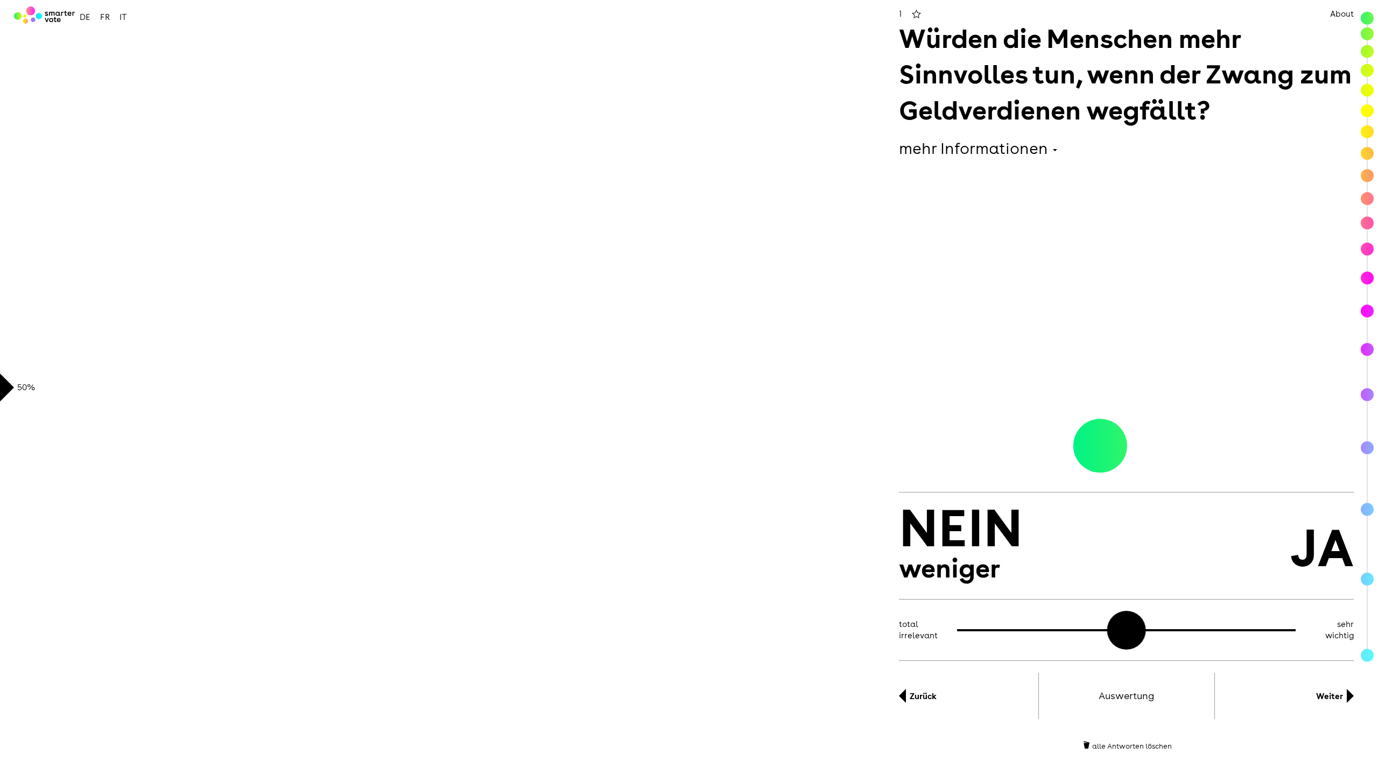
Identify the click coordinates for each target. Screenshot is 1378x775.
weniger (961, 544)
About (1342, 14)
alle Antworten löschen (1132, 746)
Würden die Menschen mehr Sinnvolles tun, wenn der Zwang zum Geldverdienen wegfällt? (1125, 73)
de (85, 17)
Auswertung (1126, 695)
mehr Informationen (975, 148)
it (123, 17)
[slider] (1126, 630)
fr (105, 17)
